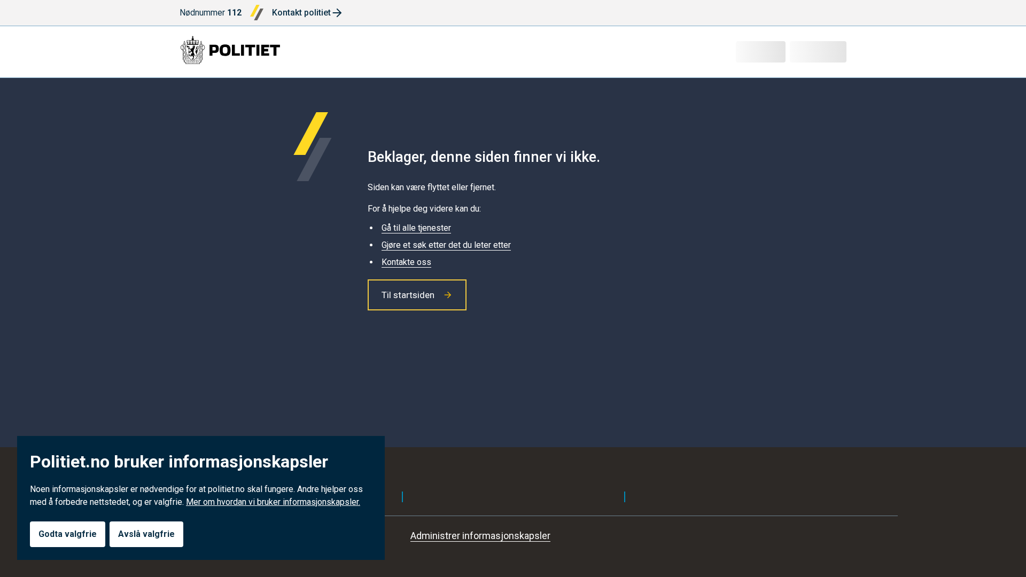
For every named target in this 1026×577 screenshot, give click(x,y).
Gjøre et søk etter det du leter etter (446, 245)
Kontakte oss (406, 262)
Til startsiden (408, 295)
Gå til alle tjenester (416, 228)
